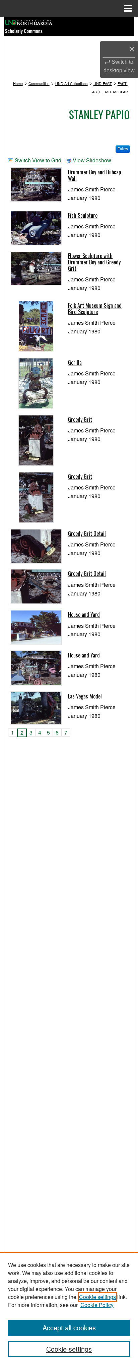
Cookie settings (97, 1297)
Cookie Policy (97, 1305)
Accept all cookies (69, 1327)
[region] (69, 1308)
